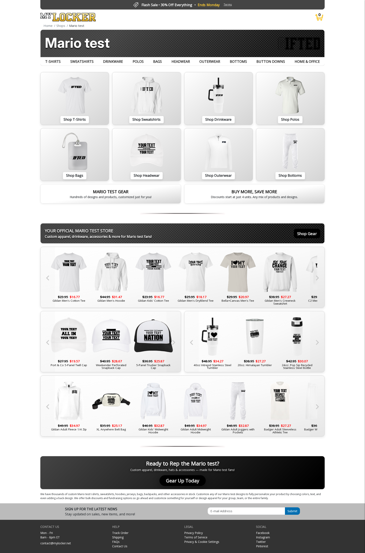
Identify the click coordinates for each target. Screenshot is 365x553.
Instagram (263, 537)
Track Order (120, 533)
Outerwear (209, 61)
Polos (138, 61)
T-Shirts (53, 61)
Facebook (263, 533)
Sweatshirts (82, 61)
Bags (157, 61)
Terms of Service (195, 537)
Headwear (181, 61)
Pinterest (262, 546)
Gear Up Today (182, 480)
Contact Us (119, 546)
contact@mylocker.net (55, 543)
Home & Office (307, 61)
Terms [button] (228, 4)
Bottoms (238, 61)
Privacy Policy (193, 533)
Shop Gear (307, 233)
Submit (292, 511)
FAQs (116, 542)
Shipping (118, 537)
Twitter (261, 542)
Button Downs (270, 61)
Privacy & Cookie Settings (201, 542)
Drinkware (113, 61)
